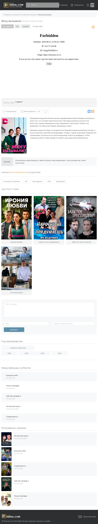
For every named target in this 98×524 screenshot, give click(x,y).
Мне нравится (32, 111)
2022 (60, 353)
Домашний (60, 181)
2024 (26, 353)
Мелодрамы (37, 181)
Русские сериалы (13, 5)
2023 (49, 181)
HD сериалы (63, 5)
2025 (9, 353)
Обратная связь (89, 516)
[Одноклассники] (92, 111)
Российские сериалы (11, 181)
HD (26, 181)
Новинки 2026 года (18, 348)
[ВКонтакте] (89, 111)
